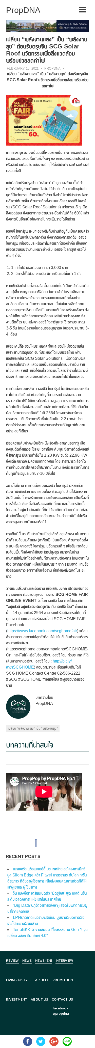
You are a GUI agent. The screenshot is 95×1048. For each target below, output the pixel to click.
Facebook (60, 1008)
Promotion (62, 980)
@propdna (60, 1013)
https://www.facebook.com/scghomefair (42, 631)
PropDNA (52, 68)
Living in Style (18, 980)
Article (42, 980)
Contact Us (62, 999)
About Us (39, 999)
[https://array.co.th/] (47, 25)
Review (12, 960)
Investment (16, 999)
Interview (64, 960)
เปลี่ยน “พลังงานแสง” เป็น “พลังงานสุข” (33, 728)
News (27, 960)
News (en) (43, 960)
